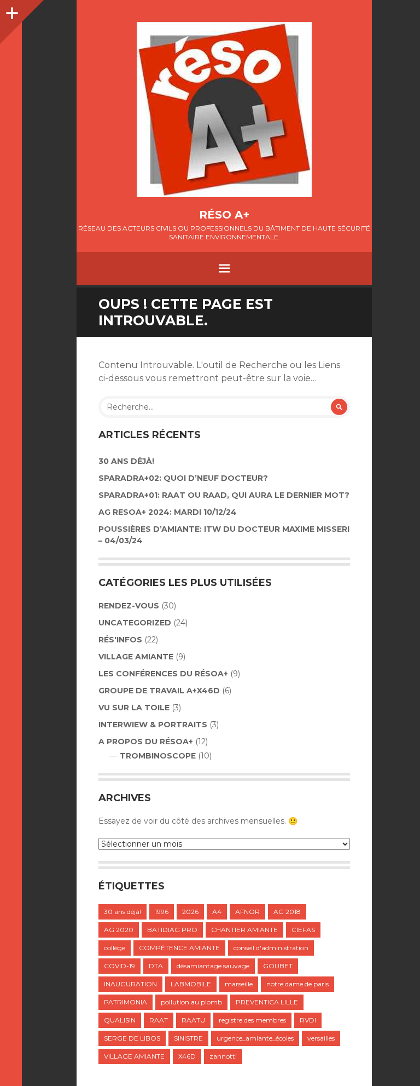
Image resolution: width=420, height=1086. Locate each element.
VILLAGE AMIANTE (135, 657)
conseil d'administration (271, 948)
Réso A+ (224, 214)
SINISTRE (188, 1038)
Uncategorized (134, 623)
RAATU (193, 1020)
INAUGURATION (130, 984)
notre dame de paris (297, 984)
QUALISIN (120, 1020)
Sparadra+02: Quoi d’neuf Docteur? (183, 478)
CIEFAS (303, 930)
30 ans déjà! (126, 461)
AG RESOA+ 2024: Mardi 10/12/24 (167, 512)
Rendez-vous (128, 606)
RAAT (158, 1020)
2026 (190, 911)
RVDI (308, 1020)
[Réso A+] (224, 109)
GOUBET (278, 966)
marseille (239, 984)
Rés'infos (120, 640)
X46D (187, 1056)
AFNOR (247, 911)
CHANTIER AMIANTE (244, 930)
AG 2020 (118, 930)
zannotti (223, 1056)
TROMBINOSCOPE (158, 756)
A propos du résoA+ (145, 741)
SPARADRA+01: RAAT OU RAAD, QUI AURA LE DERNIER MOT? (223, 495)
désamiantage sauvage (213, 966)
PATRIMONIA (125, 1002)
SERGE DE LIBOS (132, 1038)
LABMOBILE (191, 984)
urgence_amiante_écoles (255, 1038)
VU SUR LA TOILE (134, 707)
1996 (161, 911)
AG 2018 (287, 911)
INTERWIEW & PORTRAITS (152, 724)
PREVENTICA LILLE (267, 1002)
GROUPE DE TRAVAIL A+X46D (159, 691)
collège (114, 948)
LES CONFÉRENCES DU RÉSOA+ (163, 674)
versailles (321, 1038)
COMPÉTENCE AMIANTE (179, 948)
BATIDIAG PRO (172, 930)
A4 (216, 911)
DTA (156, 966)
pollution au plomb (191, 1002)
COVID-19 (119, 966)
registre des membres (252, 1020)
